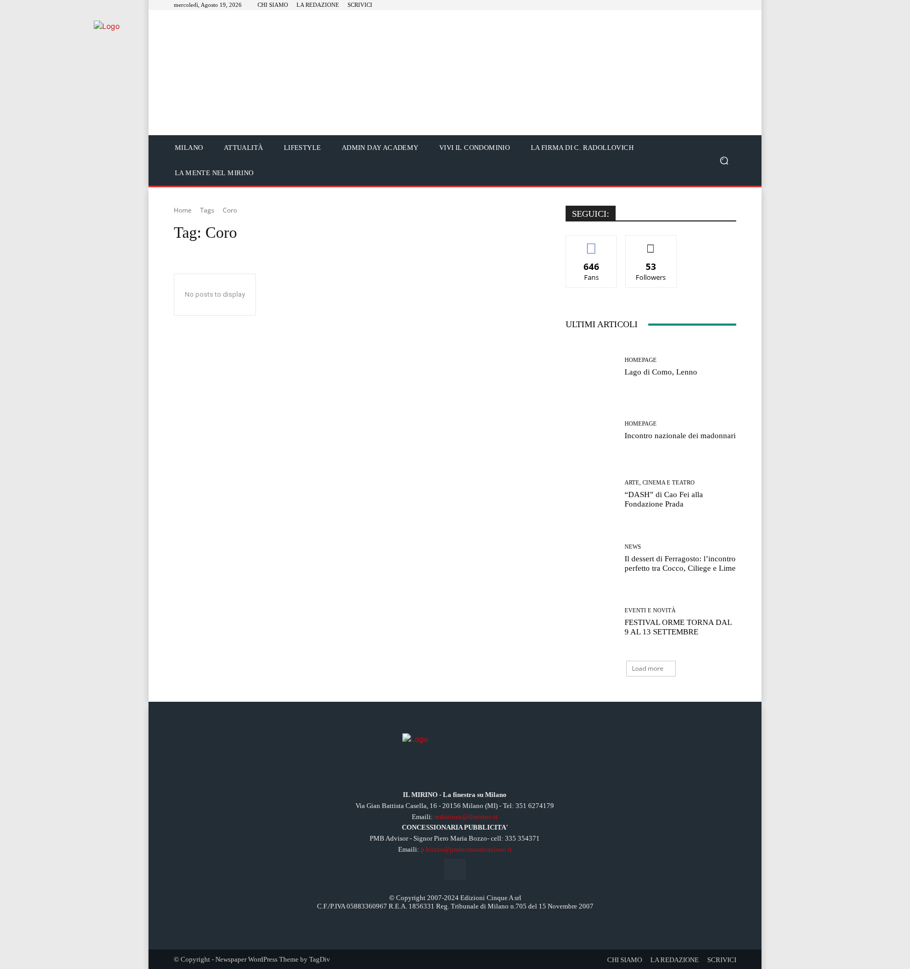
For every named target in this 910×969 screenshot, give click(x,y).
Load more (648, 668)
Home (183, 210)
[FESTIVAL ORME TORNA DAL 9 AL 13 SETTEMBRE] (591, 622)
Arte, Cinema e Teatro (660, 483)
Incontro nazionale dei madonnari (680, 435)
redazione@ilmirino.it (466, 817)
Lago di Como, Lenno (661, 372)
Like (592, 243)
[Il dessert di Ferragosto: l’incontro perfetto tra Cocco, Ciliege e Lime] (591, 558)
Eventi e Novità (650, 610)
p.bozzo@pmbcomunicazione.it (466, 849)
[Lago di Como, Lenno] (591, 366)
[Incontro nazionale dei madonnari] (591, 430)
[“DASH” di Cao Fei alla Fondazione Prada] (591, 494)
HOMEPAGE (641, 360)
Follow (651, 243)
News (633, 547)
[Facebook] (454, 869)
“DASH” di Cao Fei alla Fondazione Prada (664, 499)
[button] (723, 160)
